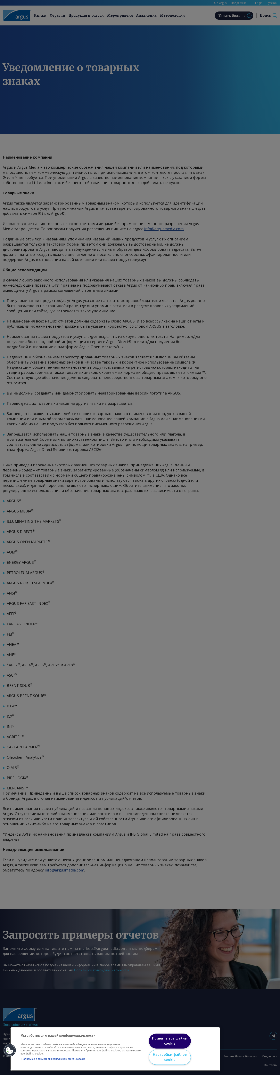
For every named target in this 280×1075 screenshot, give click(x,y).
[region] (115, 1049)
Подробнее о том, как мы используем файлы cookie (53, 1059)
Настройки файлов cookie (170, 1057)
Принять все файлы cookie (170, 1041)
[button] (9, 1050)
